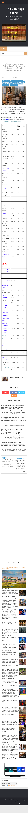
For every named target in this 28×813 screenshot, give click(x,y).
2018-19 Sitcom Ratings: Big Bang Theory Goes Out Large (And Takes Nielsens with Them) (10, 722)
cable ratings (5, 80)
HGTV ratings (17, 82)
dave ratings (19, 80)
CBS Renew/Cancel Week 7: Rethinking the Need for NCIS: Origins (9, 729)
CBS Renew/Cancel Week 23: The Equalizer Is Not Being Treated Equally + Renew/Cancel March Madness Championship (10, 709)
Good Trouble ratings (7, 82)
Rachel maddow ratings (13, 83)
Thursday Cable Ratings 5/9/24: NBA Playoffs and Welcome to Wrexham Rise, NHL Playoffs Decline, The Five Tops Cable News (13, 445)
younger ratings (14, 85)
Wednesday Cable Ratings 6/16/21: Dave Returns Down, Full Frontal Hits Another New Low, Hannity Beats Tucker (12, 407)
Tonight (8, 292)
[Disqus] (14, 497)
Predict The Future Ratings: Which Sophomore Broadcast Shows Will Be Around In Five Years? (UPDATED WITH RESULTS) (8, 463)
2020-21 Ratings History (8, 714)
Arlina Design (17, 803)
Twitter (22, 392)
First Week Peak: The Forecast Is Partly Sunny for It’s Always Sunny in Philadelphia (10, 622)
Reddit (7, 392)
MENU (22, 2)
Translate (12, 785)
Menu (3, 49)
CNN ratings (12, 80)
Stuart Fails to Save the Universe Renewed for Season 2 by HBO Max (10, 639)
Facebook (14, 392)
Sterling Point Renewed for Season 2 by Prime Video (9, 653)
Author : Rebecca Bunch (17, 377)
